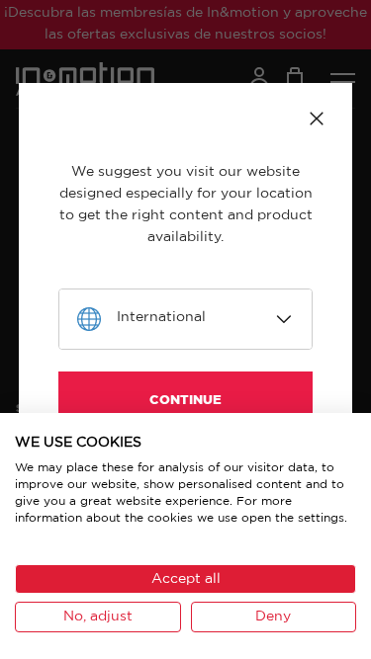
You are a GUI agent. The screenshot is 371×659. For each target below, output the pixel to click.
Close (316, 118)
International (161, 317)
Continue (185, 400)
